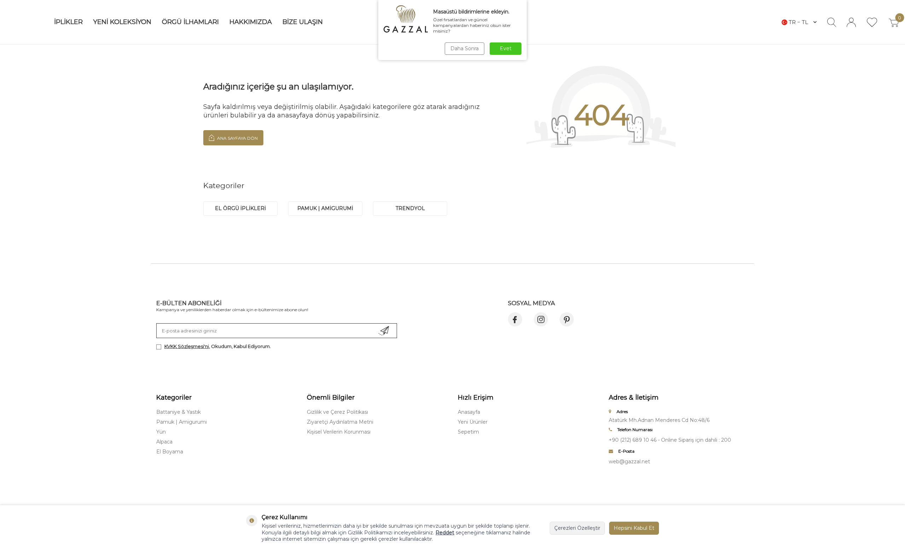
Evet (506, 48)
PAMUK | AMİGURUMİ (325, 208)
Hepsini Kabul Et (634, 528)
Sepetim (468, 432)
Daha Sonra (464, 48)
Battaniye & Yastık (178, 412)
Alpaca (164, 442)
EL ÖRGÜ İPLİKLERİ (240, 208)
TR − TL (798, 22)
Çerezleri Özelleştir (577, 528)
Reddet (445, 532)
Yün (161, 432)
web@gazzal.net (629, 461)
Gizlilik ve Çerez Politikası (337, 412)
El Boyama (169, 451)
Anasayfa (469, 412)
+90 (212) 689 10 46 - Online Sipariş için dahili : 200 (670, 440)
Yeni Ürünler (472, 422)
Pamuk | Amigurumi (181, 422)
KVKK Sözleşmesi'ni (186, 346)
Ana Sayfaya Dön (237, 138)
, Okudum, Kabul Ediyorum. (217, 346)
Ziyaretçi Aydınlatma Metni (340, 422)
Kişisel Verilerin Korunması (338, 432)
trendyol (410, 208)
